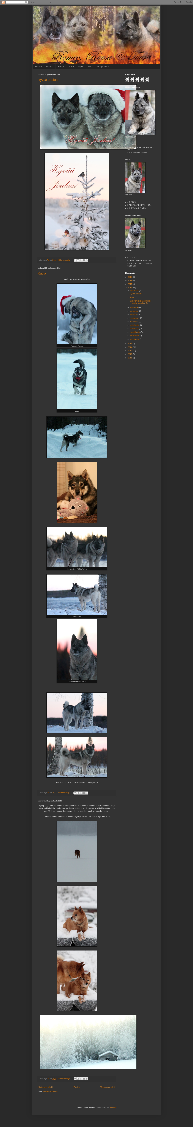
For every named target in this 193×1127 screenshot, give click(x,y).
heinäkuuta (135, 318)
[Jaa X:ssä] (80, 260)
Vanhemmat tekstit (107, 1087)
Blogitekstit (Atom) (50, 1091)
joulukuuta (134, 291)
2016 (130, 288)
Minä (90, 66)
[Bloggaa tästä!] (77, 260)
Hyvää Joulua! (48, 80)
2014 (130, 347)
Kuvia (42, 273)
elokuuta (134, 314)
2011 (130, 358)
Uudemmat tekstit (45, 1087)
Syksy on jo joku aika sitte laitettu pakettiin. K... (140, 302)
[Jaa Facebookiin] (83, 260)
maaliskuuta (135, 332)
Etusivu (77, 1087)
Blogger (113, 1107)
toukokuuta (134, 325)
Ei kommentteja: (65, 260)
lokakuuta (134, 307)
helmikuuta (134, 336)
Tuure (71, 66)
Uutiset (38, 66)
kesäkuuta (134, 322)
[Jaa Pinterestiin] (86, 260)
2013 (130, 351)
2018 (130, 280)
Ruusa (61, 66)
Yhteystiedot (103, 66)
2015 (130, 344)
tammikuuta (135, 339)
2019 (130, 277)
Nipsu (81, 66)
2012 (130, 354)
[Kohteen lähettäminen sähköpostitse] (75, 260)
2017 (130, 284)
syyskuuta (134, 311)
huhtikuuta (134, 329)
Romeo (49, 66)
